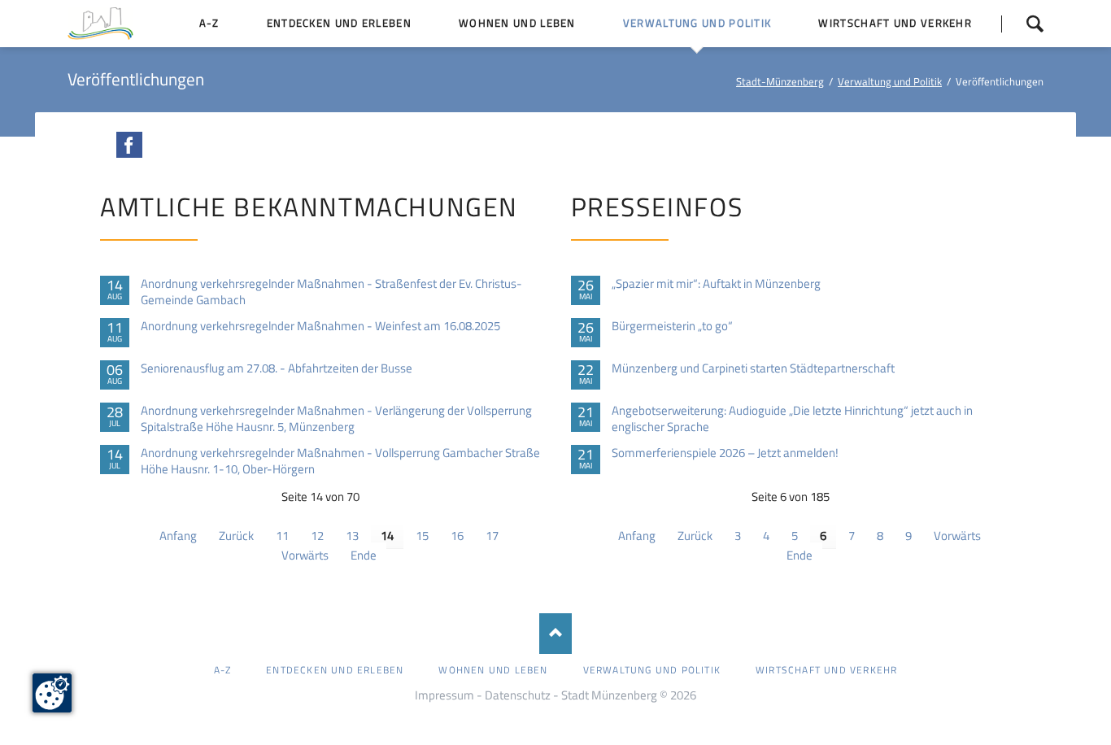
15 (422, 535)
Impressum (444, 695)
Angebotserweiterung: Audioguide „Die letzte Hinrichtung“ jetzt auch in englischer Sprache (792, 419)
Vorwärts (305, 555)
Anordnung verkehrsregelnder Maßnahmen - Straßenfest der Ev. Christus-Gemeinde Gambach (331, 292)
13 (352, 535)
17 (492, 535)
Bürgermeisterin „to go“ (672, 326)
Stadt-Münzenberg (780, 81)
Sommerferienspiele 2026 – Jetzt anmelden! (725, 453)
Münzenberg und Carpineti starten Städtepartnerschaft (753, 368)
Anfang (178, 535)
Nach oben (555, 633)
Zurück (236, 535)
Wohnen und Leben (492, 669)
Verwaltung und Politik (890, 81)
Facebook (129, 145)
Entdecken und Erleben (334, 669)
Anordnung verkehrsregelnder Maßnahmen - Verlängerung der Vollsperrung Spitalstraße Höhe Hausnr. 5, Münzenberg (336, 419)
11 (282, 535)
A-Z (223, 669)
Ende (364, 555)
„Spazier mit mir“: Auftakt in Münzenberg (716, 284)
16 (457, 535)
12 (317, 535)
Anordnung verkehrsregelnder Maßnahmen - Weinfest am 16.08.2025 (320, 326)
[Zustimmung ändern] (52, 692)
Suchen (1022, 23)
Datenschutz (518, 695)
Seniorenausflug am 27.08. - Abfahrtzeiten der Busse (276, 368)
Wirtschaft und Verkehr (826, 669)
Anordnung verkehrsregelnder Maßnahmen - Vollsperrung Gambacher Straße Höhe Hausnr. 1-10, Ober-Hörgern (340, 461)
